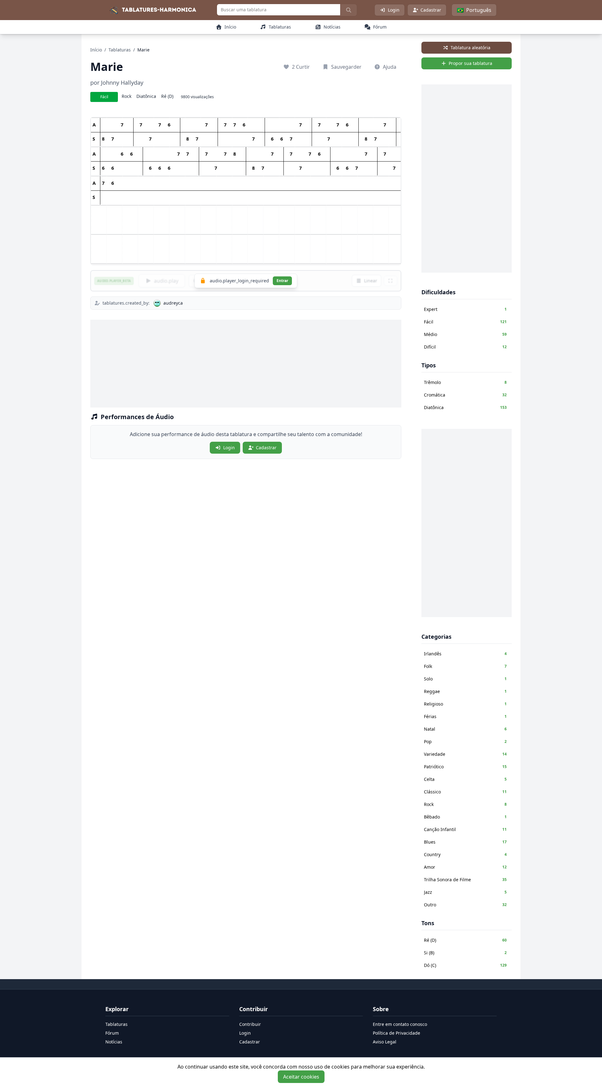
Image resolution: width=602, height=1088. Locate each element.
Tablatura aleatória (470, 48)
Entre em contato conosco (400, 1024)
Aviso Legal (384, 1042)
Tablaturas (119, 50)
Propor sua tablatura (470, 63)
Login (393, 10)
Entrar (282, 280)
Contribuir (250, 1024)
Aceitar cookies (301, 1076)
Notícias (113, 1042)
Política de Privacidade (396, 1033)
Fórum (112, 1033)
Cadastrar (430, 10)
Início (96, 50)
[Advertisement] (246, 364)
